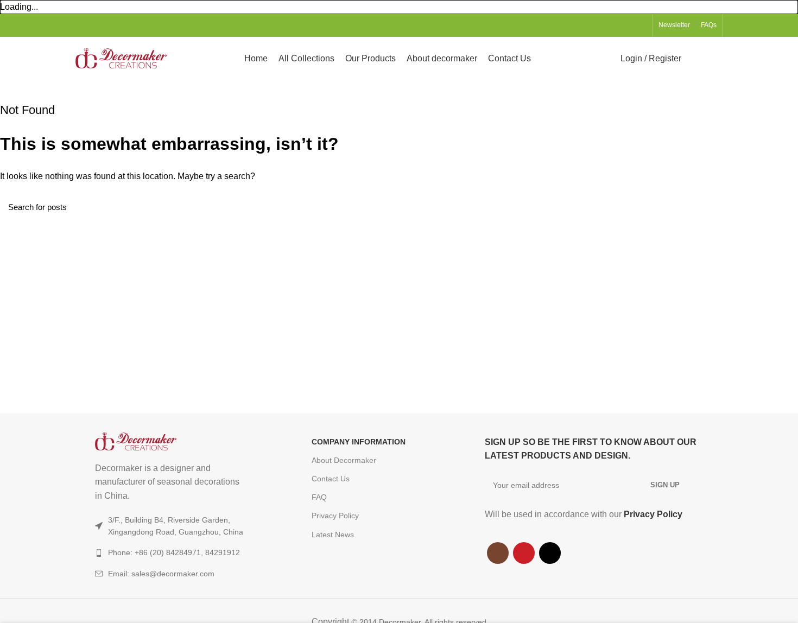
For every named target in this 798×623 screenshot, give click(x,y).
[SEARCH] (783, 206)
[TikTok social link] (641, 25)
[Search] (696, 58)
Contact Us (331, 478)
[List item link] (181, 574)
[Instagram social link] (616, 25)
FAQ (319, 497)
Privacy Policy (335, 515)
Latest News (333, 534)
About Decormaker (344, 460)
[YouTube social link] (628, 25)
